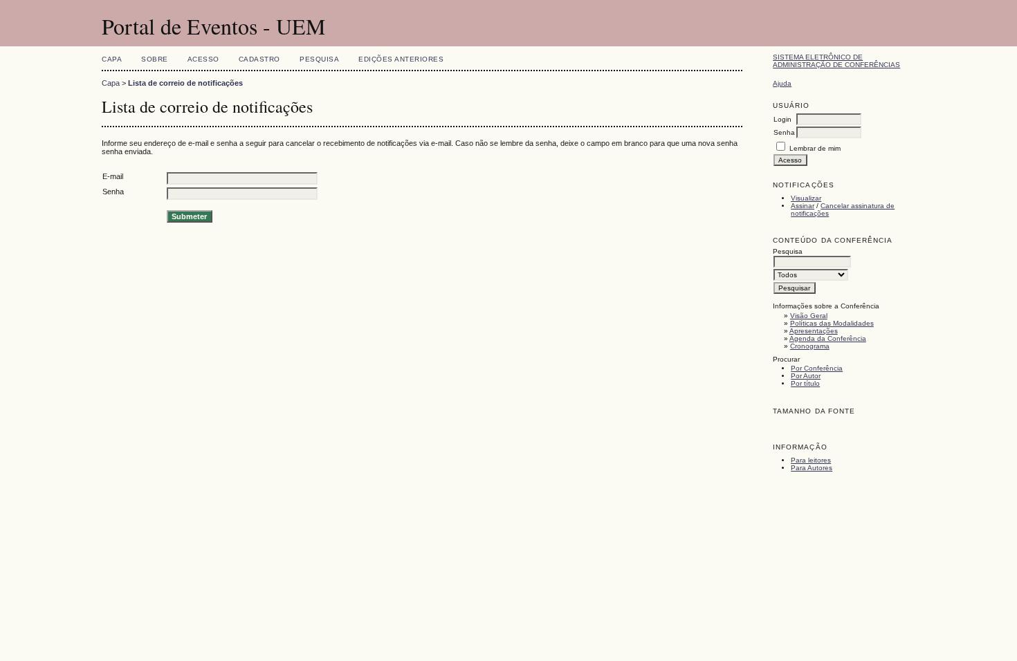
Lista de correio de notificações (185, 83)
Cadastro (259, 59)
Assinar (802, 206)
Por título (805, 383)
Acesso (203, 59)
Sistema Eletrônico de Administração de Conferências (836, 60)
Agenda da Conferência (827, 338)
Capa (112, 59)
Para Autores (811, 468)
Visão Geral (808, 315)
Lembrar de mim (815, 148)
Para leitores (811, 460)
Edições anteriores (400, 59)
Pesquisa (319, 59)
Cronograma (810, 346)
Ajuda (782, 83)
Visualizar (806, 198)
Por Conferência (817, 368)
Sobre (154, 59)
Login (782, 119)
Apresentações (813, 331)
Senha (784, 132)
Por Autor (806, 376)
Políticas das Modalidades (832, 323)
